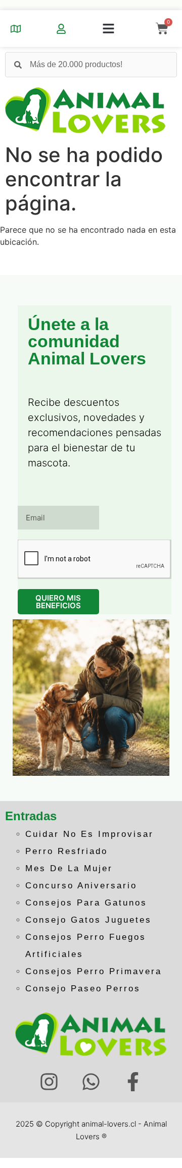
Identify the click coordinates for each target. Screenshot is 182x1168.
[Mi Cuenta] (61, 29)
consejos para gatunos (86, 903)
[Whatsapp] (91, 1082)
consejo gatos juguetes (88, 920)
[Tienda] (16, 29)
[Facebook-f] (132, 1082)
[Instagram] (49, 1082)
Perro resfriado (66, 851)
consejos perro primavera (93, 971)
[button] (108, 28)
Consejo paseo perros (83, 988)
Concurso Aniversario (81, 885)
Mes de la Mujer (69, 868)
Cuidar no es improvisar (89, 834)
